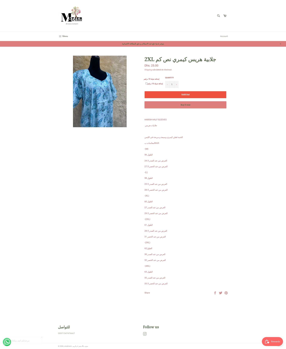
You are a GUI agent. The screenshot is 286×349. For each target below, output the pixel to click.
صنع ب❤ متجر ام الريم (80, 346)
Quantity (169, 78)
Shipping (148, 70)
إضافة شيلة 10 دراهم (151, 79)
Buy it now (185, 105)
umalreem (68, 346)
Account (224, 36)
